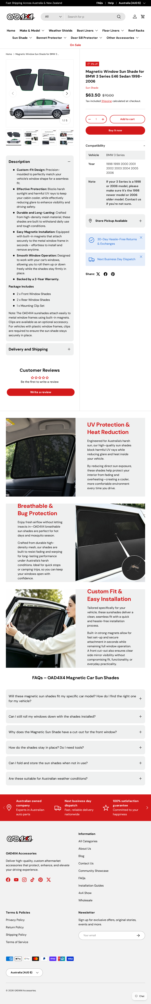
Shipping (106, 101)
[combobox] (83, 17)
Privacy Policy (15, 920)
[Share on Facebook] (105, 274)
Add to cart (127, 119)
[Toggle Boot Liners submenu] (96, 30)
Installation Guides (91, 885)
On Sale (75, 45)
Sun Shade (20, 38)
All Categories (87, 841)
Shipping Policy (16, 935)
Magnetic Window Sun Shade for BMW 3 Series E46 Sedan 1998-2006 (37, 54)
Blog (81, 856)
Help (111, 3)
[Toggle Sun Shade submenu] (30, 37)
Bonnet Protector (49, 38)
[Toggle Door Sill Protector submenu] (101, 37)
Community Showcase (93, 871)
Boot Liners (85, 31)
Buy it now (115, 130)
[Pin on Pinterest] (113, 274)
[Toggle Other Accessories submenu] (137, 37)
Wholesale (85, 900)
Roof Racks (136, 31)
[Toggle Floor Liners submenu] (122, 30)
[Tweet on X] (98, 274)
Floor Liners (111, 31)
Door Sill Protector (84, 38)
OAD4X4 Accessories (25, 990)
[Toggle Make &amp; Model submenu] (43, 30)
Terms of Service (17, 942)
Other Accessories (120, 38)
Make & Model (30, 31)
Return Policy (15, 927)
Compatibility (95, 146)
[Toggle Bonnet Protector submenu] (65, 37)
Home (11, 31)
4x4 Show (85, 893)
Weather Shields (61, 31)
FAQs (99, 3)
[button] (143, 17)
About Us (84, 849)
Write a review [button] (40, 392)
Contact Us (86, 863)
